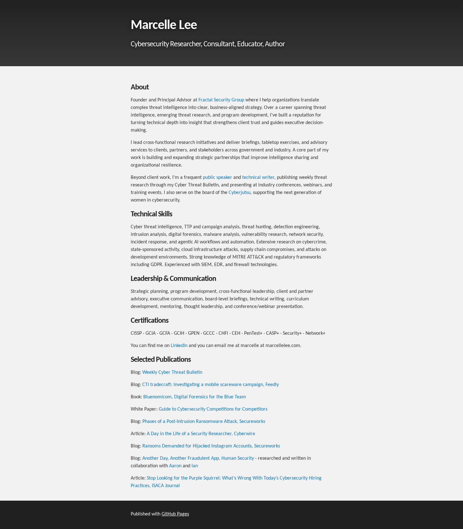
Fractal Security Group (221, 100)
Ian (194, 466)
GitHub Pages (175, 514)
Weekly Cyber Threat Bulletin (172, 372)
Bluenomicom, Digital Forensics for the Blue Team (194, 397)
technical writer (258, 177)
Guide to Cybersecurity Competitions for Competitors (213, 409)
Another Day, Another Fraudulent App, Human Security (198, 458)
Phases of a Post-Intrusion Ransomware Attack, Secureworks (203, 421)
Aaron (175, 466)
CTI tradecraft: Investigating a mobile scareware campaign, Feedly (210, 384)
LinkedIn (179, 345)
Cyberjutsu (239, 192)
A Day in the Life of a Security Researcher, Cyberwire (201, 433)
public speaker (217, 177)
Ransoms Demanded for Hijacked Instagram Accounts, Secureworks (211, 446)
